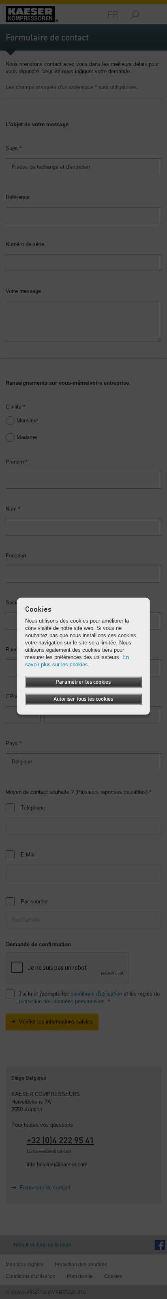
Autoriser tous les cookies (83, 698)
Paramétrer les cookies (83, 681)
